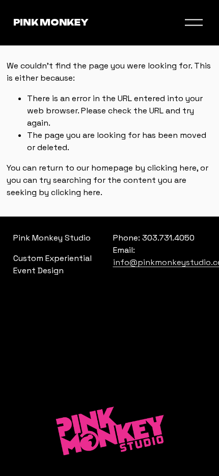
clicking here (172, 167)
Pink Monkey (50, 22)
